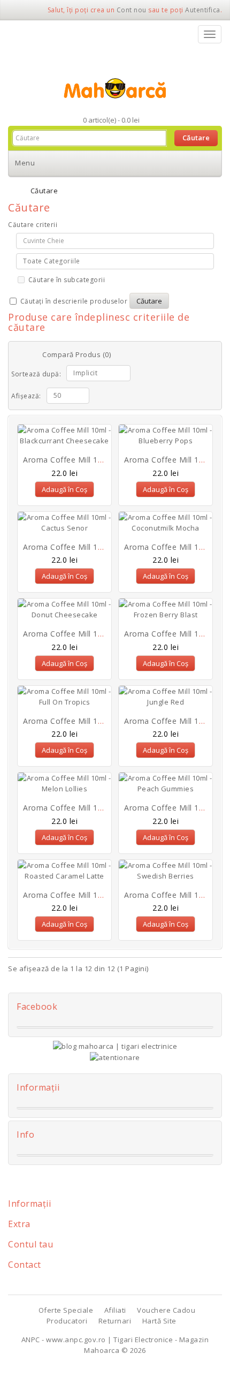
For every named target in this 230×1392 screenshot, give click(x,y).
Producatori (67, 1321)
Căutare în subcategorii (65, 279)
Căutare (44, 190)
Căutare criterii (32, 224)
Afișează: (26, 395)
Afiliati (115, 1310)
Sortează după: (36, 374)
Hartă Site (159, 1321)
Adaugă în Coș (64, 489)
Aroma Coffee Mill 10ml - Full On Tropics (99, 721)
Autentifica (202, 9)
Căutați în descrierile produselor (72, 301)
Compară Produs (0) (76, 354)
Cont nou (132, 9)
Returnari (115, 1321)
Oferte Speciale (66, 1310)
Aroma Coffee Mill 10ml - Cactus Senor (95, 547)
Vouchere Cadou (166, 1310)
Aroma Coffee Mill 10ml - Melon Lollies (95, 808)
